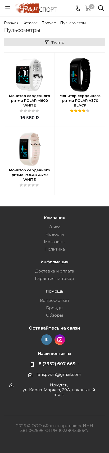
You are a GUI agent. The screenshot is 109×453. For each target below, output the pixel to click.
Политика (54, 249)
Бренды (54, 307)
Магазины (54, 241)
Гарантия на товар (54, 278)
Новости (55, 234)
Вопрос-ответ (54, 300)
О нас (55, 226)
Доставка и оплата (54, 271)
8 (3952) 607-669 (57, 363)
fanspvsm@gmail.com (59, 374)
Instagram (59, 339)
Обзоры (54, 315)
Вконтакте (46, 339)
